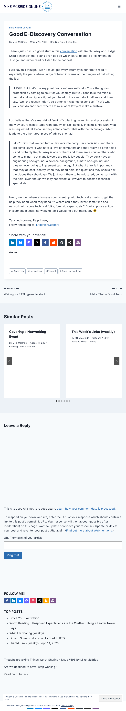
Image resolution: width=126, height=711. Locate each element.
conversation (68, 51)
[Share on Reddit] (53, 242)
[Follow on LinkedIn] (13, 600)
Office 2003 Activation (24, 618)
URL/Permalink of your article (23, 537)
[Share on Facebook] (45, 242)
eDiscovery (17, 271)
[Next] (116, 361)
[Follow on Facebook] (7, 600)
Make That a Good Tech (106, 291)
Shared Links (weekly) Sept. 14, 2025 (34, 643)
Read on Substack (16, 674)
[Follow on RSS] (46, 600)
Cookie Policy (67, 705)
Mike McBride (19, 42)
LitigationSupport (20, 27)
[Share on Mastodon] (29, 242)
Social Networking (70, 271)
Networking (35, 271)
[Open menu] (119, 6)
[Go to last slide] (9, 361)
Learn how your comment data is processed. (86, 508)
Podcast (51, 271)
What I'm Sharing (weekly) (27, 633)
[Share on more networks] (70, 242)
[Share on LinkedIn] (12, 242)
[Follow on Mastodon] (26, 600)
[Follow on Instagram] (33, 600)
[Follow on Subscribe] (53, 600)
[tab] (56, 401)
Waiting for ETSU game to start (24, 291)
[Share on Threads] (37, 242)
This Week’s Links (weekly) (93, 332)
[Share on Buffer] (61, 242)
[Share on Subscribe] (78, 242)
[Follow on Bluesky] (20, 600)
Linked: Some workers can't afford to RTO (37, 638)
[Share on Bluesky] (20, 242)
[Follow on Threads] (39, 600)
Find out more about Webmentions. (89, 530)
